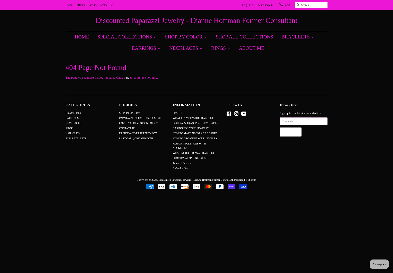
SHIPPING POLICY (130, 113)
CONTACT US (127, 128)
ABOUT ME (251, 48)
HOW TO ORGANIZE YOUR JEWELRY (195, 138)
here (126, 77)
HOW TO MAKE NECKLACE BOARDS (195, 133)
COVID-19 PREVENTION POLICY (138, 123)
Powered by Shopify (245, 179)
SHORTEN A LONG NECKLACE (191, 158)
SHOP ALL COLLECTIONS (244, 36)
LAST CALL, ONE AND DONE (136, 138)
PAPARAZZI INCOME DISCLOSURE (140, 118)
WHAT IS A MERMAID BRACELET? (194, 118)
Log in (246, 5)
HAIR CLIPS (73, 133)
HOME (82, 36)
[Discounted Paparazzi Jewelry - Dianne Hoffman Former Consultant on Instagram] (236, 114)
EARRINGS (144, 48)
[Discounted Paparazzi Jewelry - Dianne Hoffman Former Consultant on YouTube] (243, 114)
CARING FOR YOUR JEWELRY (191, 128)
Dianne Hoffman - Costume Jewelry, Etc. (89, 5)
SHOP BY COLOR (184, 36)
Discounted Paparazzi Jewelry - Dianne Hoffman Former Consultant (196, 20)
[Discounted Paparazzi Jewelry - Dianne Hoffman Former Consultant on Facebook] (228, 114)
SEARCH (178, 113)
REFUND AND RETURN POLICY (138, 133)
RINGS (219, 48)
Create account (264, 5)
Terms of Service (182, 163)
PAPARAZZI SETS (76, 138)
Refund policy (181, 168)
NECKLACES (184, 48)
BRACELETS (296, 36)
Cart (287, 5)
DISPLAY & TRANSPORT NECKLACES (195, 123)
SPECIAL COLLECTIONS (125, 36)
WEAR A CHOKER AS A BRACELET (193, 153)
